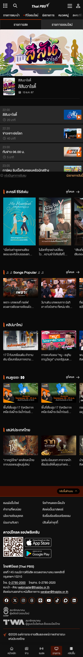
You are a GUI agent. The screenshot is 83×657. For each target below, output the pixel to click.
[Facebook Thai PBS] (6, 600)
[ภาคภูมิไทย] (20, 445)
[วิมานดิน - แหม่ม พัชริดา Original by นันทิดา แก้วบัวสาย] (58, 288)
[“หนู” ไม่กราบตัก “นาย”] (58, 340)
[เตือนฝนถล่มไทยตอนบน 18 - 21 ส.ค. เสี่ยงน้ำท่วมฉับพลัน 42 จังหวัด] (20, 392)
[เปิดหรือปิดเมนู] (69, 5)
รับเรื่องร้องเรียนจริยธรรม (57, 516)
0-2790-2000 (17, 582)
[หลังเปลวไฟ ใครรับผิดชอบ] (20, 340)
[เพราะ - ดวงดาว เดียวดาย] (20, 288)
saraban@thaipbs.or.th (54, 592)
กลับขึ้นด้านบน (66, 491)
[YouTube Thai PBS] (49, 600)
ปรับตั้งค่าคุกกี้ (50, 522)
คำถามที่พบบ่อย (12, 509)
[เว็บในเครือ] (5, 5)
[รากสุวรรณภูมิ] (58, 445)
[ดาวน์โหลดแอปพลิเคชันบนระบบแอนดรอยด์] (38, 553)
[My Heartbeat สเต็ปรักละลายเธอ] (19, 221)
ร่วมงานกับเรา (11, 522)
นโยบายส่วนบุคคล (13, 516)
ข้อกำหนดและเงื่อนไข (54, 503)
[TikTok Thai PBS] (57, 600)
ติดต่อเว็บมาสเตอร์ (53, 509)
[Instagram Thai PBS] (23, 600)
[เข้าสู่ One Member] (78, 5)
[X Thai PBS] (15, 600)
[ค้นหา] (14, 5)
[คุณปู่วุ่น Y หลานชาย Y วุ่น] (55, 221)
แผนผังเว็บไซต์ (11, 503)
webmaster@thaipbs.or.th (34, 587)
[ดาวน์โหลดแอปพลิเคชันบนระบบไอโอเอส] (38, 542)
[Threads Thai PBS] (32, 600)
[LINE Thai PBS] (40, 600)
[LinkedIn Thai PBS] (74, 600)
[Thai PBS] (41, 6)
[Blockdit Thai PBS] (65, 600)
